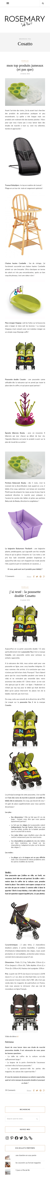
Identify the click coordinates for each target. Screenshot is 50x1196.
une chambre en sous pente (26, 1155)
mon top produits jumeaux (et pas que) (25, 67)
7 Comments (9, 576)
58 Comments (10, 1090)
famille (25, 60)
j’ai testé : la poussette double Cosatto (25, 594)
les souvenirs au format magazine (28, 1163)
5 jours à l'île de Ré (23, 1170)
